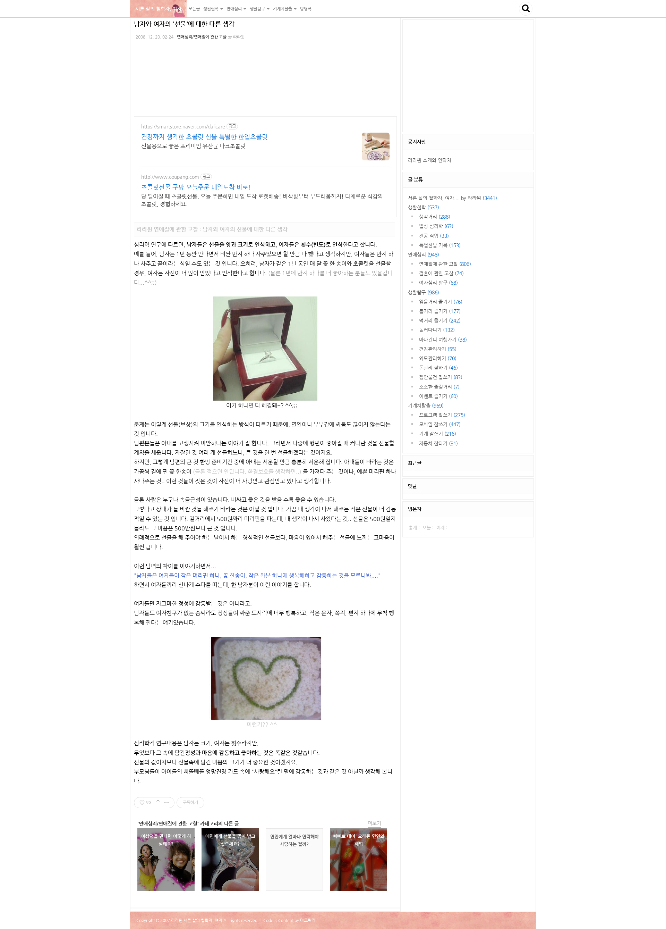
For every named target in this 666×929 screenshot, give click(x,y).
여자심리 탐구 (438, 282)
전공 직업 (434, 235)
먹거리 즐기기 (440, 320)
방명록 (305, 8)
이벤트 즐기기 (438, 396)
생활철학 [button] (211, 8)
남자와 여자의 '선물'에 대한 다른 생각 (184, 23)
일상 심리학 (436, 226)
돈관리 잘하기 (438, 367)
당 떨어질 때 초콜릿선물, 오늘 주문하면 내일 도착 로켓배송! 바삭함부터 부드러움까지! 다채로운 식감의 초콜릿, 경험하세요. (262, 200)
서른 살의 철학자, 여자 (158, 8)
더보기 (374, 823)
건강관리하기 (437, 349)
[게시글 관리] (166, 802)
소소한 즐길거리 (439, 387)
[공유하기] (158, 802)
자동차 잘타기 (438, 443)
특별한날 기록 (440, 245)
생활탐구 (423, 292)
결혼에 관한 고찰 (441, 273)
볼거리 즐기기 (440, 311)
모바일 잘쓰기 (440, 424)
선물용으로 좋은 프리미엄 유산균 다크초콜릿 (193, 146)
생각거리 (434, 216)
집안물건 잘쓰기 (440, 377)
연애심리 (423, 254)
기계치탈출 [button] (283, 8)
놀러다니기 (437, 330)
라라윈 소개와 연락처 (429, 160)
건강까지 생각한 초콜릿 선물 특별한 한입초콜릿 (204, 136)
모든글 (194, 8)
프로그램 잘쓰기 (442, 415)
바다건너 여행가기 (443, 339)
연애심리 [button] (235, 8)
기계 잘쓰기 (437, 433)
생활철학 (423, 207)
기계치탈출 (426, 405)
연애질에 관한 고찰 (445, 264)
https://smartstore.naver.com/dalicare (183, 126)
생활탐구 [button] (258, 8)
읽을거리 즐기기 (440, 301)
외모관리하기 (437, 358)
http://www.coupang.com (170, 176)
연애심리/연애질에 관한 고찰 (202, 36)
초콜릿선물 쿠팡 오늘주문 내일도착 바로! (196, 187)
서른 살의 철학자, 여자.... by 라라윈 (452, 198)
